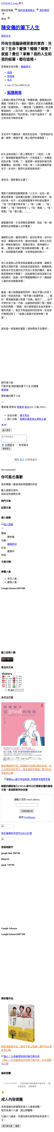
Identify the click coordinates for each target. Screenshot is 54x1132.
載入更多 (6, 430)
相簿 (9, 72)
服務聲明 (32, 1086)
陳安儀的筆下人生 (20, 27)
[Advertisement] (27, 620)
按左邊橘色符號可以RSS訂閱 (16, 833)
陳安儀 (4, 390)
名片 (9, 80)
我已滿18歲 (7, 1126)
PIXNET (13, 1083)
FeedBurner (29, 817)
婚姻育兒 (26, 66)
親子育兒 (24, 415)
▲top (4, 424)
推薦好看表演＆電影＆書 (33, 419)
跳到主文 (6, 36)
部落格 (10, 76)
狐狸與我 (14, 93)
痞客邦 (20, 407)
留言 (27, 407)
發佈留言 (6, 448)
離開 (17, 1126)
